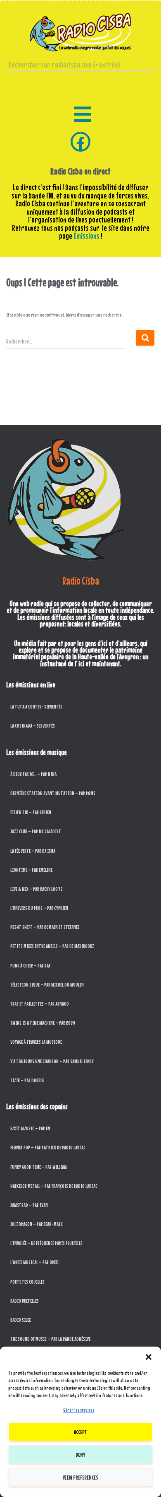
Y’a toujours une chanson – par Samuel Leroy (52, 1061)
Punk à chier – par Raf (30, 966)
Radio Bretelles (24, 1301)
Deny (80, 1454)
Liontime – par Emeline (31, 870)
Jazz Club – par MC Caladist (35, 831)
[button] (148, 1357)
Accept (80, 1431)
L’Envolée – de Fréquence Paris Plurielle (46, 1243)
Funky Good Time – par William (38, 1167)
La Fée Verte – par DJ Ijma (32, 851)
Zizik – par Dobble (27, 1080)
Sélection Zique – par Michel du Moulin (47, 985)
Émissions (86, 235)
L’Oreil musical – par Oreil (34, 1262)
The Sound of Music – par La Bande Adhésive (50, 1339)
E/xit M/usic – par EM (30, 1128)
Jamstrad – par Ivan (29, 1205)
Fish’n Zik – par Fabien (30, 812)
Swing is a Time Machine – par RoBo (42, 1023)
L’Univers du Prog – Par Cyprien (39, 908)
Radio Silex (20, 1320)
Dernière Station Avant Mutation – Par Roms (52, 793)
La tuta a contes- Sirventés (36, 707)
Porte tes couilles (27, 1282)
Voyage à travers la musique (36, 1042)
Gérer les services (78, 1410)
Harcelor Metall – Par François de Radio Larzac (53, 1186)
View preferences (80, 1477)
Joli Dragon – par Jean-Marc (36, 1224)
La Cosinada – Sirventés (32, 726)
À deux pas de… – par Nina (33, 774)
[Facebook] (80, 142)
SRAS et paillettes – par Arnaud (39, 1004)
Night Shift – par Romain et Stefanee (44, 927)
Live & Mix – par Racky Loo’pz (36, 889)
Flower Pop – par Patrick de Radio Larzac (47, 1147)
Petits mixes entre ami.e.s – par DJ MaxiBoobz (52, 946)
